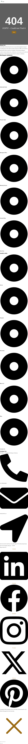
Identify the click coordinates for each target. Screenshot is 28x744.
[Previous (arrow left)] (0, 743)
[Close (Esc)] (4, 741)
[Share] (3, 741)
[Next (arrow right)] (2, 743)
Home (14, 32)
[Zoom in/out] (0, 741)
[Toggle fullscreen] (2, 741)
